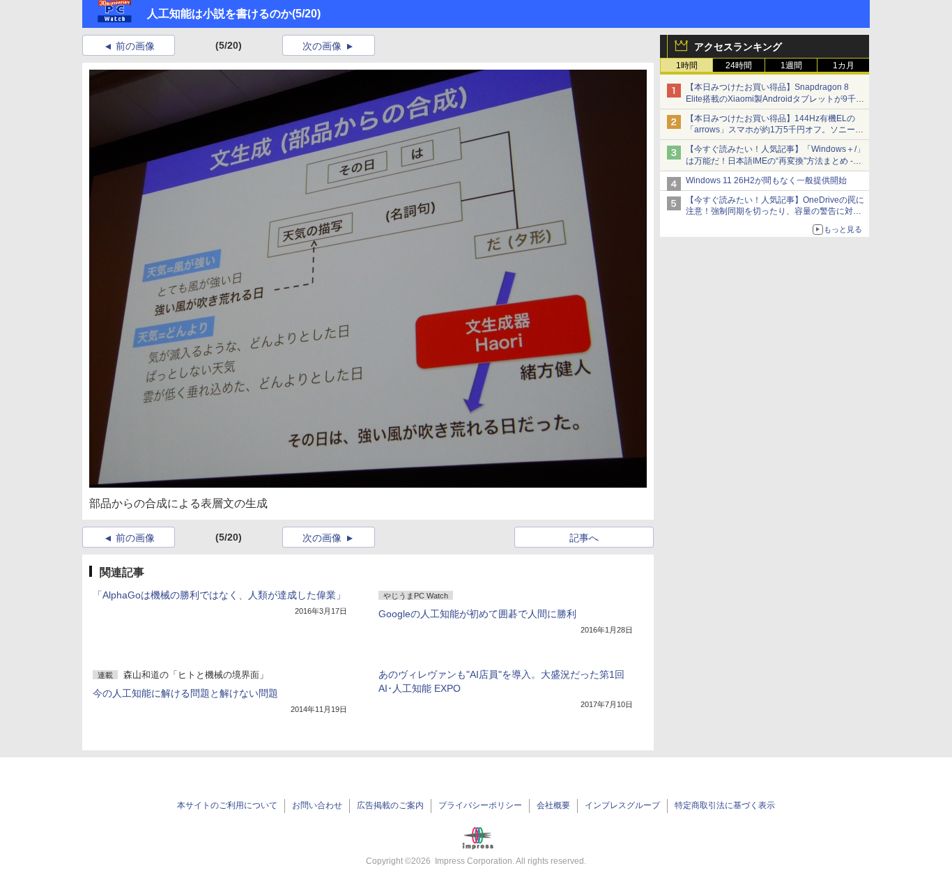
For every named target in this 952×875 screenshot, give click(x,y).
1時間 (687, 65)
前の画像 (135, 46)
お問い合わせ (317, 805)
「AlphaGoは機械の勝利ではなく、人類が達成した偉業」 (219, 595)
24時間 (738, 65)
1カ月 (843, 65)
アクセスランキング (738, 46)
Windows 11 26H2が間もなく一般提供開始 (766, 180)
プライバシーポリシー (480, 805)
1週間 (791, 65)
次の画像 (321, 46)
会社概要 (553, 805)
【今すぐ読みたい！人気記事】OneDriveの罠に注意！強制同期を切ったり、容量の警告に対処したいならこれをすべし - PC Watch (775, 212)
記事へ (584, 537)
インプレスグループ (622, 805)
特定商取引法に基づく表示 (725, 805)
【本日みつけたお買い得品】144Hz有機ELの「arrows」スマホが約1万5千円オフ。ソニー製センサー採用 (774, 130)
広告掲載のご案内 (390, 805)
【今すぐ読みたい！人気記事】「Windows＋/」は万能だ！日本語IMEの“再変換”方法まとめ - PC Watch (775, 161)
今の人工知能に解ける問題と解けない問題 (185, 693)
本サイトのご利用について (227, 805)
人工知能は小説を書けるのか (219, 14)
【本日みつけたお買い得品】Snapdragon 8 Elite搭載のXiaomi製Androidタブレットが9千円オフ (775, 99)
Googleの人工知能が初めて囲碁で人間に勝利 (477, 613)
